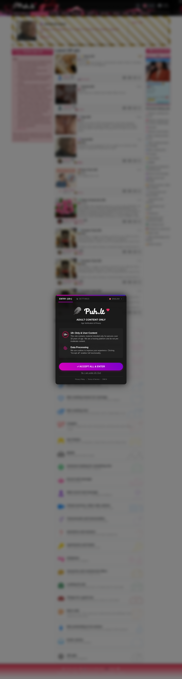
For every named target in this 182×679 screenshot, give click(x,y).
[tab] (65, 298)
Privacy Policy (80, 379)
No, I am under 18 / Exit (91, 373)
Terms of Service (94, 379)
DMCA (104, 379)
